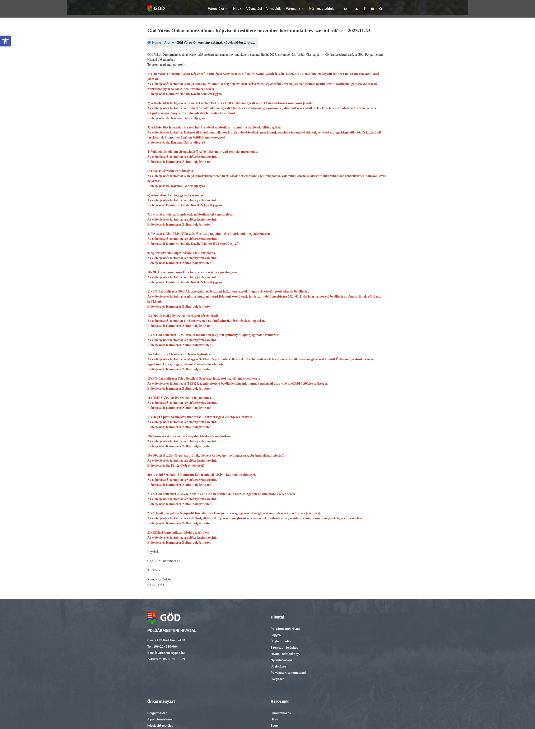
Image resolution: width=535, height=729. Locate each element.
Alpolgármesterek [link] (159, 719)
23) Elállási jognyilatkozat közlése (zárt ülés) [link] (178, 532)
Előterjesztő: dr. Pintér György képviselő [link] (175, 465)
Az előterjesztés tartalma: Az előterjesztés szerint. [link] (182, 156)
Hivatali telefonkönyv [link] (285, 654)
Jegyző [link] (276, 635)
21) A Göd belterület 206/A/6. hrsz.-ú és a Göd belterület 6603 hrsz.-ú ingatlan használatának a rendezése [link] (221, 493)
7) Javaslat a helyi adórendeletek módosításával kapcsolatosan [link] (190, 214)
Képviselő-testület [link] (160, 726)
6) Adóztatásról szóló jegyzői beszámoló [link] (175, 195)
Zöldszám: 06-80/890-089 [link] (166, 659)
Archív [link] (169, 43)
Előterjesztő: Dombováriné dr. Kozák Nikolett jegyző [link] (184, 93)
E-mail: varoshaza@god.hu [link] (166, 653)
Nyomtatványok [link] (282, 660)
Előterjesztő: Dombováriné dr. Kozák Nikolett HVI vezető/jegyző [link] (192, 243)
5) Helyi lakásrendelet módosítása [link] (170, 170)
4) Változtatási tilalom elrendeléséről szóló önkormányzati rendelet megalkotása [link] (203, 151)
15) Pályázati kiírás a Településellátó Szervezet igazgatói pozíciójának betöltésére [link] (203, 378)
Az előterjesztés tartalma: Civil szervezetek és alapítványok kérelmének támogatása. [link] (206, 320)
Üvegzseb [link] (277, 679)
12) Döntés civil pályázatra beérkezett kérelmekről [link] (182, 315)
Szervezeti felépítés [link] (284, 647)
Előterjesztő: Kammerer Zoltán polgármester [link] (179, 161)
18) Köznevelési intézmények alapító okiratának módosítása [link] (189, 436)
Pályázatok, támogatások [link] (289, 673)
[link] (5, 41)
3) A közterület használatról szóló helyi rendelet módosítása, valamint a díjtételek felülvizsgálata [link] (214, 127)
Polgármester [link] (157, 713)
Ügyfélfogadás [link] (281, 641)
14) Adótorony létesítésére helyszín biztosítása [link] (179, 354)
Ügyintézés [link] (278, 666)
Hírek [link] (274, 719)
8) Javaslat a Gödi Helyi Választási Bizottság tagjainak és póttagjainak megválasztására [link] (208, 233)
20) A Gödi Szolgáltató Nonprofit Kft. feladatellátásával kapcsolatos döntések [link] (201, 474)
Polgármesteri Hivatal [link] (286, 629)
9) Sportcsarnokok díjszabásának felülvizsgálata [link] (181, 252)
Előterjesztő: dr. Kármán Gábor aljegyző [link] (176, 118)
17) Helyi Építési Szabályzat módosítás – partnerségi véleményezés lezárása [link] (199, 416)
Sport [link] (274, 726)
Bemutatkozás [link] (281, 713)
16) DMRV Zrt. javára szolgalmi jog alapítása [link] (179, 397)
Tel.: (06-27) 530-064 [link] (162, 646)
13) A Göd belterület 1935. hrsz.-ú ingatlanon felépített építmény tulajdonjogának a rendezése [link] (213, 334)
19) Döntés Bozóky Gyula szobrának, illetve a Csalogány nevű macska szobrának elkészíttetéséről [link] (215, 455)
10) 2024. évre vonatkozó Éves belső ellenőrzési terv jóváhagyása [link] (192, 272)
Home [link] (156, 43)
